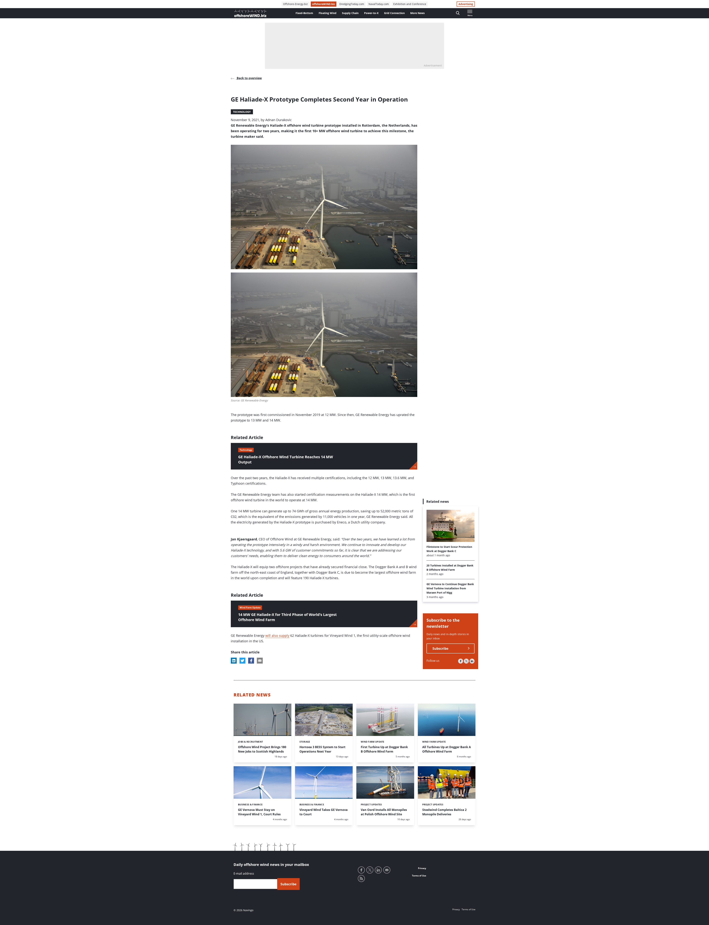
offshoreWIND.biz (323, 4)
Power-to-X (371, 13)
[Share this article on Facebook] (251, 661)
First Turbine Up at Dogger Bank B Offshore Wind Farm (384, 749)
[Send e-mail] (386, 869)
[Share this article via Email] (260, 661)
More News (417, 13)
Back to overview (249, 78)
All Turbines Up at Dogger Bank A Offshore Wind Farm (446, 749)
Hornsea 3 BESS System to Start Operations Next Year (322, 749)
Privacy (422, 868)
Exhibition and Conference (409, 4)
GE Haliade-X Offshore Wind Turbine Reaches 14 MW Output (285, 459)
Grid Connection (394, 13)
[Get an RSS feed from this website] (361, 878)
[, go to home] (250, 13)
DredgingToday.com (351, 4)
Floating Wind (327, 13)
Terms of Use (419, 875)
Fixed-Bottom (304, 13)
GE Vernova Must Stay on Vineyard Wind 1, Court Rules (259, 812)
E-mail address (244, 873)
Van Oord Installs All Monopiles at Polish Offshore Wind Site (384, 812)
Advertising (465, 4)
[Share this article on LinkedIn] (234, 661)
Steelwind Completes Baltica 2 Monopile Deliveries (444, 812)
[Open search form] (458, 13)
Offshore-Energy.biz (295, 4)
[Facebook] (460, 661)
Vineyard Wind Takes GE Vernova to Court (323, 812)
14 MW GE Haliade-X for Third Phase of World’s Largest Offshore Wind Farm (287, 617)
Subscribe (440, 648)
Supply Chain (350, 13)
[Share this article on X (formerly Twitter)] (242, 661)
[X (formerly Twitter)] (466, 661)
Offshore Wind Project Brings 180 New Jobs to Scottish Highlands (262, 749)
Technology (242, 112)
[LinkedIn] (472, 661)
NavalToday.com (379, 4)
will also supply (277, 635)
